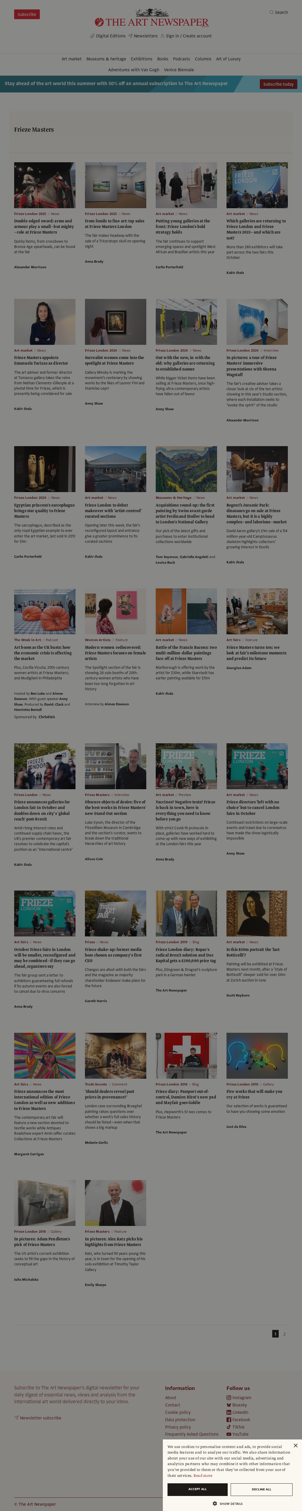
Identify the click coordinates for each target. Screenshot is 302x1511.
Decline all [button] (261, 1489)
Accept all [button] (197, 1489)
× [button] (295, 1446)
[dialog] (232, 1475)
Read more (203, 1475)
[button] (230, 1503)
